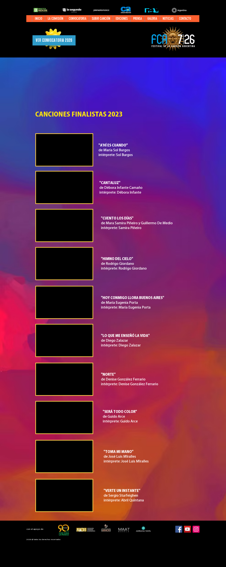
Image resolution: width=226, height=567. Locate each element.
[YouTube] (187, 529)
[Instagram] (196, 529)
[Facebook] (178, 529)
